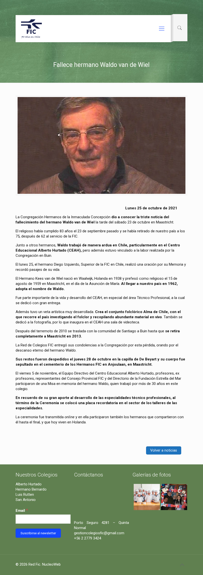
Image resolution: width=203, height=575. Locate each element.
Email (22, 510)
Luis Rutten (25, 494)
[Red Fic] (32, 28)
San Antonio (26, 499)
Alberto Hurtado (29, 484)
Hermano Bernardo (31, 489)
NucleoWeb (51, 564)
